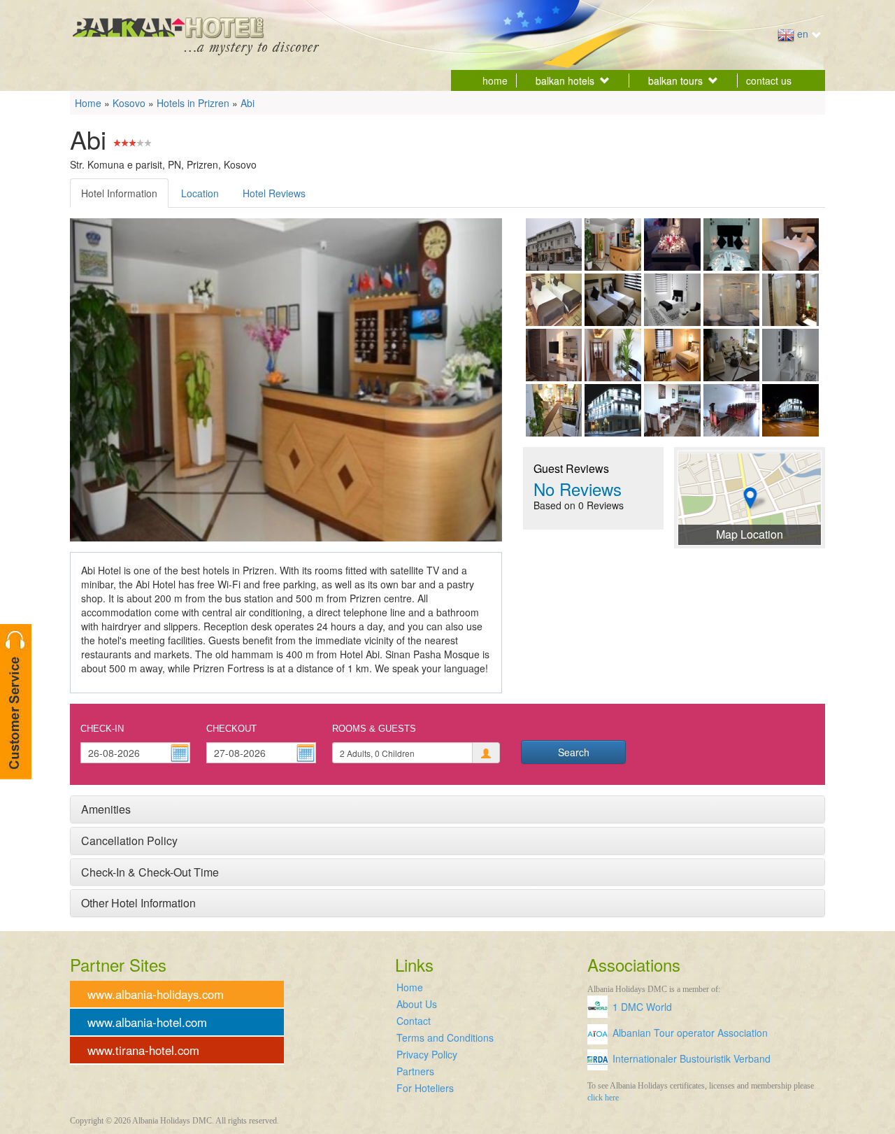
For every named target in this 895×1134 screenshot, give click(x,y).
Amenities (106, 809)
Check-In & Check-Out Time (150, 872)
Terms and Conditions (445, 1037)
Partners (415, 1071)
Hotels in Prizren (193, 103)
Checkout (231, 728)
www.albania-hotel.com (147, 1022)
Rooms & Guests (374, 728)
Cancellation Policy (129, 840)
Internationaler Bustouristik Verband (692, 1058)
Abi (248, 103)
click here (603, 1098)
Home (88, 103)
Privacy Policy (426, 1054)
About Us (416, 1004)
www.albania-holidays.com (155, 994)
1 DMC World (642, 1007)
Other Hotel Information (138, 903)
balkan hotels (565, 80)
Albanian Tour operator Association (690, 1033)
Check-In (102, 728)
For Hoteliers (425, 1088)
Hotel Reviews (274, 193)
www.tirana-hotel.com (143, 1050)
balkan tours (675, 80)
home (495, 80)
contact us (769, 80)
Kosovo (129, 103)
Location (200, 193)
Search (573, 752)
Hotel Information (119, 193)
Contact (413, 1021)
